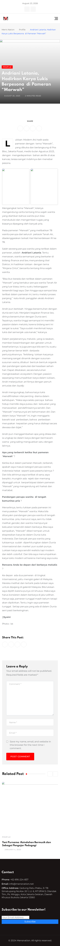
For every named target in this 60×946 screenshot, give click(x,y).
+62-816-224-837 (19, 879)
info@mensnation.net (21, 884)
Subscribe (30, 921)
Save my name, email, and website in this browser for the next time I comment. (30, 745)
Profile (6, 837)
